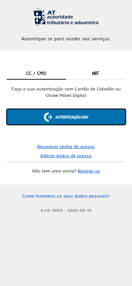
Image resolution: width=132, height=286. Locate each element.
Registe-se (89, 170)
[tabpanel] (66, 111)
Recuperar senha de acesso (66, 146)
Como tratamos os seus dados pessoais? (66, 196)
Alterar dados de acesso (66, 155)
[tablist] (66, 73)
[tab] (36, 73)
